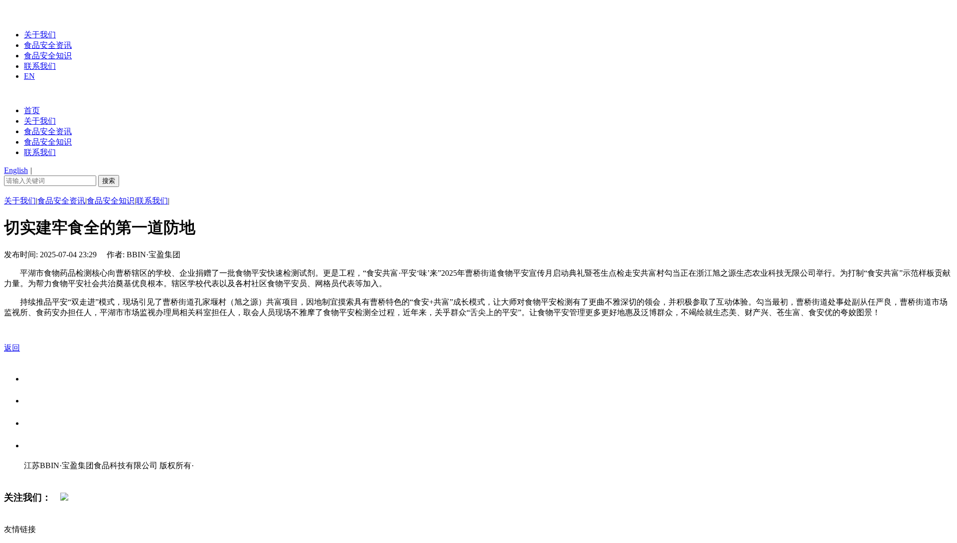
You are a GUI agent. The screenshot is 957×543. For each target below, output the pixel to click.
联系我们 (40, 66)
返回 (12, 348)
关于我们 (40, 34)
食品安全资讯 (48, 45)
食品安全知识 (48, 55)
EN (29, 76)
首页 (32, 110)
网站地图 (44, 476)
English (16, 170)
